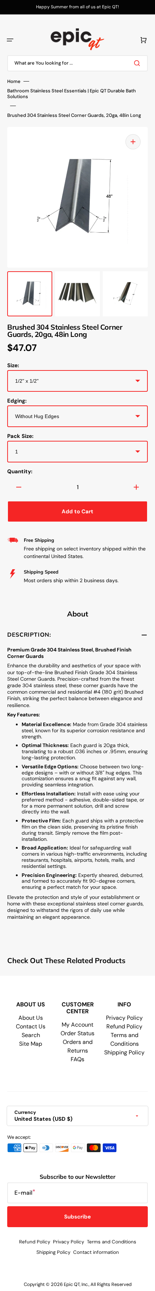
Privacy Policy (124, 1018)
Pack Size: (20, 436)
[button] (10, 40)
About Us (30, 1018)
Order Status (77, 1033)
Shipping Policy (124, 1052)
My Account (77, 1024)
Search (31, 1035)
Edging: (17, 401)
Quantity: (19, 471)
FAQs (77, 1059)
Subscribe (77, 1216)
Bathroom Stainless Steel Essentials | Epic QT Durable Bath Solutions (71, 93)
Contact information (96, 1252)
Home (14, 81)
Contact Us (30, 1026)
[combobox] (77, 63)
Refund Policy (124, 1026)
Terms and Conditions (111, 1242)
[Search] (138, 63)
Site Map (30, 1044)
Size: (13, 365)
